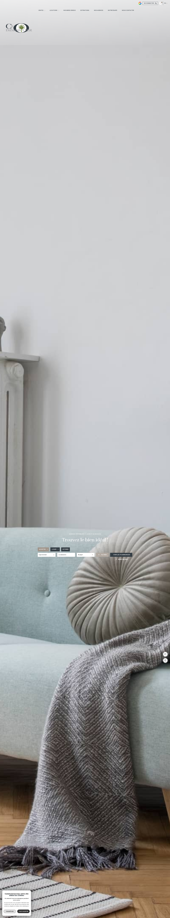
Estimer (65, 549)
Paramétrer (10, 911)
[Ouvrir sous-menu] (45, 10)
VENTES (40, 10)
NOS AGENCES (98, 10)
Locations (53, 10)
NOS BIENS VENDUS (69, 10)
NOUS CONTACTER (128, 10)
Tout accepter (23, 911)
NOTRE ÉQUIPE (112, 10)
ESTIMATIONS (84, 10)
